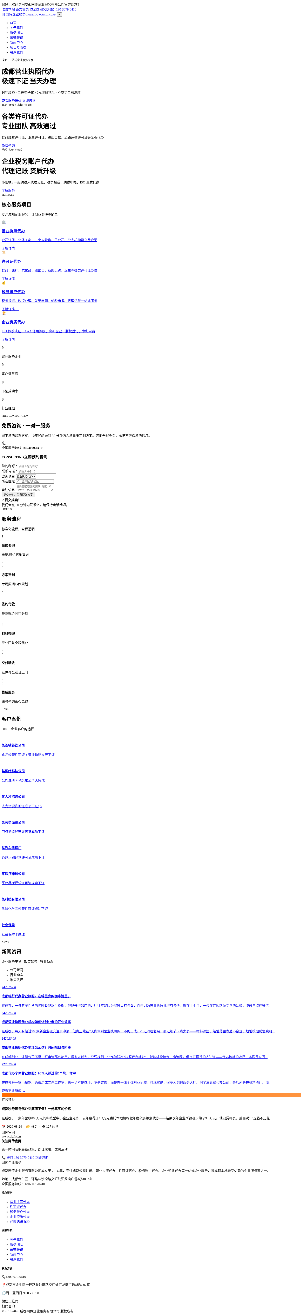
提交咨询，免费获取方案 (18, 494)
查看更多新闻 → (14, 1091)
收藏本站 (8, 9)
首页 (13, 23)
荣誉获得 (16, 37)
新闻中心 (16, 42)
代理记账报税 (20, 1221)
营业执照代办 (20, 1202)
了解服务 (8, 190)
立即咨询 (28, 100)
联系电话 (9, 471)
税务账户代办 (20, 1212)
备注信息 (8, 490)
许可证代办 (18, 1207)
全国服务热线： (53, 9)
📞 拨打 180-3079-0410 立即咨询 (25, 1157)
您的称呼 (9, 466)
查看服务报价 (11, 100)
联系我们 (16, 52)
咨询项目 (8, 476)
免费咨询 (8, 145)
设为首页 (22, 9)
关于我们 (16, 27)
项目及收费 (18, 47)
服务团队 (16, 32)
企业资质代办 (20, 1217)
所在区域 (8, 481)
